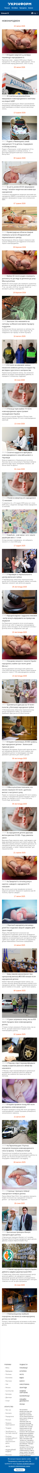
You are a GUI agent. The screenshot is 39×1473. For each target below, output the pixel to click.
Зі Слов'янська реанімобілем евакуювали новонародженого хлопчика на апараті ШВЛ (18, 98)
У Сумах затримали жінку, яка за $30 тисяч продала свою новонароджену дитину (19, 1022)
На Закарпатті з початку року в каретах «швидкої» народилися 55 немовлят (16, 884)
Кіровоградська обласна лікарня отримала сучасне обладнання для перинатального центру (17, 235)
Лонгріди (23, 1387)
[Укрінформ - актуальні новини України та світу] (19, 4)
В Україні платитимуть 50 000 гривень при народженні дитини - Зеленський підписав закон (19, 744)
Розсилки (9, 1455)
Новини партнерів (24, 1391)
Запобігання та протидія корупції (11, 1432)
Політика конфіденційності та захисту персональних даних (11, 1439)
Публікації (23, 1368)
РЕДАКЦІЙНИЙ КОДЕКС (11, 1450)
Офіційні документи (24, 1400)
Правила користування (10, 1424)
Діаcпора (9, 1397)
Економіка (9, 1377)
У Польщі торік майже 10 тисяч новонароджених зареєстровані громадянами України (17, 411)
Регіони (8, 1387)
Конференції (24, 1396)
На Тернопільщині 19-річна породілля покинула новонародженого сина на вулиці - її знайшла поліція (18, 1148)
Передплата (10, 1416)
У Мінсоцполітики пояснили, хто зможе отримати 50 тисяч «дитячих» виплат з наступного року (17, 789)
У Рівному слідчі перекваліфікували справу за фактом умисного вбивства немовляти (18, 1065)
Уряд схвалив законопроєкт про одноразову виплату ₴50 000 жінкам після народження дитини (19, 976)
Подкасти (23, 1364)
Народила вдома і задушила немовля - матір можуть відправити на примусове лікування (19, 618)
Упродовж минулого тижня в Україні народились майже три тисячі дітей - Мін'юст (19, 663)
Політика (8, 1374)
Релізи (22, 1404)
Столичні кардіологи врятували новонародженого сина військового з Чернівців (17, 455)
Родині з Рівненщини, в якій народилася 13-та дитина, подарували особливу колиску (17, 144)
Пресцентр (23, 8)
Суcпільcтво (10, 1391)
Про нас (8, 1410)
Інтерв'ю (23, 1371)
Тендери (8, 1428)
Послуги (7, 8)
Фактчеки (9, 1381)
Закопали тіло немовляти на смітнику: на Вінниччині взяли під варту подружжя (18, 324)
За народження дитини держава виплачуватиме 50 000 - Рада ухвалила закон (17, 835)
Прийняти (19, 1470)
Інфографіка (24, 1384)
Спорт (8, 1401)
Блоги (22, 1381)
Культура (9, 1394)
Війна (7, 1368)
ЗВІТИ (8, 1446)
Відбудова (9, 1371)
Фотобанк (15, 8)
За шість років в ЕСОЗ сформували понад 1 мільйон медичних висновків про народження (19, 189)
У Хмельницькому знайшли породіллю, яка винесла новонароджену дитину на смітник (18, 1316)
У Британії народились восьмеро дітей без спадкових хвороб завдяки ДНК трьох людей (18, 927)
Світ (7, 1384)
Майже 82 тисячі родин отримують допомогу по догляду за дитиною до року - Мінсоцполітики (19, 278)
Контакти (9, 1413)
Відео (22, 1378)
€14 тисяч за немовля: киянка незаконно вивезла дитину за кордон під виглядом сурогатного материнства (18, 367)
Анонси (30, 8)
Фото (22, 1374)
